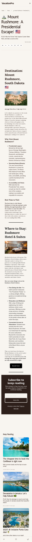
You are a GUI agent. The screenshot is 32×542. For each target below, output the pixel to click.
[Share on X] (9, 45)
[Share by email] (2, 45)
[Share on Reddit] (18, 45)
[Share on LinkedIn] (15, 45)
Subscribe (16, 400)
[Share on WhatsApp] (21, 45)
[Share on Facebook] (5, 45)
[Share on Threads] (12, 45)
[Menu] (30, 3)
